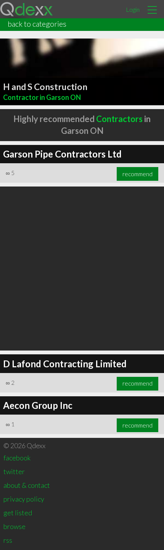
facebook (17, 458)
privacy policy (23, 499)
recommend (137, 173)
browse (14, 526)
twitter (14, 471)
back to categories (37, 23)
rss (7, 540)
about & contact (26, 485)
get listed (17, 512)
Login (133, 9)
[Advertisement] (82, 269)
